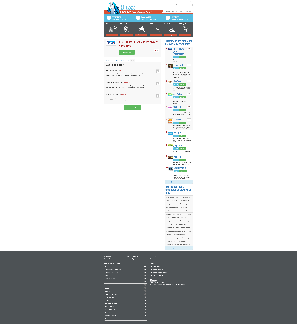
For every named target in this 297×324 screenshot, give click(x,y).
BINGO (107, 288)
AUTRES (107, 312)
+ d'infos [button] (176, 57)
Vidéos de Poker (156, 266)
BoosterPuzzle (179, 168)
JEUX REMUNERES (110, 279)
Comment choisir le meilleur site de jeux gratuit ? (179, 214)
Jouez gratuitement (157, 276)
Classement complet (179, 182)
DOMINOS (108, 300)
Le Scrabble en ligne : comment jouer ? (176, 224)
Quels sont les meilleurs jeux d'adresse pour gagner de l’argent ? (179, 200)
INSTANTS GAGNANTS (111, 294)
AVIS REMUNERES (110, 306)
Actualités (167, 11)
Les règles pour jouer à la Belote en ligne (177, 204)
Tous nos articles (112, 319)
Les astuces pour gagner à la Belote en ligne (178, 238)
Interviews (188, 11)
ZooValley (177, 94)
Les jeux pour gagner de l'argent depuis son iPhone (179, 245)
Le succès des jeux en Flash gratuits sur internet (179, 241)
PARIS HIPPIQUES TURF (111, 272)
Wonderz (177, 107)
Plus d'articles (179, 248)
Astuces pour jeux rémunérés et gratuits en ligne (178, 189)
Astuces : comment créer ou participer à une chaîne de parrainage (179, 217)
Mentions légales (131, 259)
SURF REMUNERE (110, 297)
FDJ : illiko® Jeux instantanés (178, 51)
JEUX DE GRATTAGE (110, 285)
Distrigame (178, 132)
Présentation (107, 256)
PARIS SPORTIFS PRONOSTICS (113, 269)
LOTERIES (108, 282)
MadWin (177, 81)
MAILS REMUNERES (110, 316)
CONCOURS (108, 291)
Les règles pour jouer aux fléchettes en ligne (178, 221)
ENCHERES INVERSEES (111, 303)
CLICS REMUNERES (110, 309)
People (181, 11)
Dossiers (174, 11)
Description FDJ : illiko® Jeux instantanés (117, 60)
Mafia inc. (177, 156)
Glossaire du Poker (157, 269)
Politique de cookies (132, 256)
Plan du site (153, 256)
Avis (132, 60)
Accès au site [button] (127, 52)
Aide (191, 1)
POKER (107, 266)
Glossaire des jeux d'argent (159, 272)
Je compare (112, 35)
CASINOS (107, 275)
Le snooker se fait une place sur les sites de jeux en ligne (179, 231)
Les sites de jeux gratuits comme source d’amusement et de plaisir (179, 228)
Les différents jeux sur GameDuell (175, 234)
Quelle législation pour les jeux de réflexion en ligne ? (179, 211)
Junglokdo (177, 145)
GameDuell (178, 65)
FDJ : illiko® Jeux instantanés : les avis (138, 44)
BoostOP (177, 119)
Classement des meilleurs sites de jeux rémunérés (178, 42)
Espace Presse (108, 259)
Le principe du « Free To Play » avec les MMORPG (179, 197)
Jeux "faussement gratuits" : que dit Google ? (178, 207)
